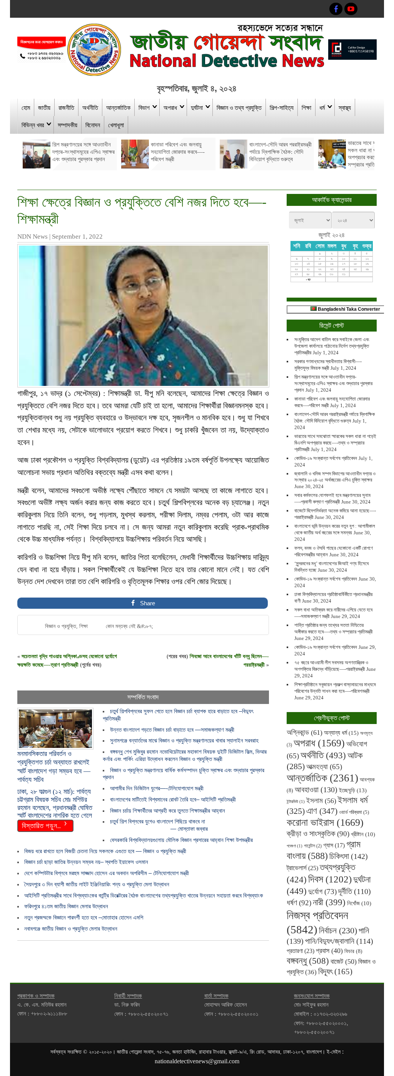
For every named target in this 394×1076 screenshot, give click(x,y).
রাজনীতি (66, 107)
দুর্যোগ (322, 891)
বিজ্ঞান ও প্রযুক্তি (60, 626)
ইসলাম (321, 800)
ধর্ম (322, 107)
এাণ (321, 811)
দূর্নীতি (354, 891)
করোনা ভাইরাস (325, 822)
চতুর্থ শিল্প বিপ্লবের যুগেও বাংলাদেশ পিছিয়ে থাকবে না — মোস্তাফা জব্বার (155, 825)
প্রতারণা (300, 951)
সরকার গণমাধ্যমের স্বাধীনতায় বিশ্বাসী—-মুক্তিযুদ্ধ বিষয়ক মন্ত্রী (328, 365)
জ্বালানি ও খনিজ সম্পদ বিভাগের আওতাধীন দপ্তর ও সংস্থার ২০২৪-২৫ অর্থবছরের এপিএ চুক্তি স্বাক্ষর (335, 477)
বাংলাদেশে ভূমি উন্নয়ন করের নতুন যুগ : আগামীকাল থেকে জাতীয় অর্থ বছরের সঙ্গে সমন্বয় (334, 529)
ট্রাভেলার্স (302, 868)
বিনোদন (92, 124)
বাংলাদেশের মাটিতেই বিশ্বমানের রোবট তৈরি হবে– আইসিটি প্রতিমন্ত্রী (173, 799)
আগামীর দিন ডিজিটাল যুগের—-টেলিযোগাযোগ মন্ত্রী (157, 788)
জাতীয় (44, 107)
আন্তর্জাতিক (118, 107)
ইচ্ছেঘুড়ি (353, 790)
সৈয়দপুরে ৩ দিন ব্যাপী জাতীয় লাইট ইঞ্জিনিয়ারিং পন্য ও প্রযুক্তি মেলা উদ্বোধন (96, 884)
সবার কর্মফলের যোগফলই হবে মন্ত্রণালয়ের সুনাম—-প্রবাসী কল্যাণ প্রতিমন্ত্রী (332, 498)
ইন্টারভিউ (296, 802)
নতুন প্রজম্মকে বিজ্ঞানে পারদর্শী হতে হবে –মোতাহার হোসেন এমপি (83, 917)
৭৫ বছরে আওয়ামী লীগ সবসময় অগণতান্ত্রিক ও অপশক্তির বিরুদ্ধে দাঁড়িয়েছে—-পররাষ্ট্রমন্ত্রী (331, 666)
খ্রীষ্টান (363, 834)
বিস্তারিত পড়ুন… (41, 825)
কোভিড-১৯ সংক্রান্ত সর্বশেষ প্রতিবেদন (325, 458)
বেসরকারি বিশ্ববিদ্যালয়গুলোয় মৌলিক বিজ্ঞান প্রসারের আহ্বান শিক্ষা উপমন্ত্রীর (181, 840)
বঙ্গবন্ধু (308, 961)
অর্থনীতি (90, 107)
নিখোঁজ (359, 903)
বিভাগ (144, 107)
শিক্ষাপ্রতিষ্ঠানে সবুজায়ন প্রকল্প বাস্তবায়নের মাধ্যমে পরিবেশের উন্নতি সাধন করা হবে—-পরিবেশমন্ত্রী (335, 688)
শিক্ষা (306, 107)
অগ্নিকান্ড (304, 732)
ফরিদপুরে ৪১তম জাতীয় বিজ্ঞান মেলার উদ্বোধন (66, 906)
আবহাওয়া (316, 789)
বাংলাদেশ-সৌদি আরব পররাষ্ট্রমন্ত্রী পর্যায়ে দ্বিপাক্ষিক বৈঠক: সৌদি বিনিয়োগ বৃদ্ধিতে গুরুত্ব (334, 417)
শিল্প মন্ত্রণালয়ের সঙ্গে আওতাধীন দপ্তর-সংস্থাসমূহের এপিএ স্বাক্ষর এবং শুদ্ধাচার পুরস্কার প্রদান (333, 383)
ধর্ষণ (299, 902)
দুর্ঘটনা (197, 107)
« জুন (308, 279)
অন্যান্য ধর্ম (341, 732)
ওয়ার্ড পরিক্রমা (354, 812)
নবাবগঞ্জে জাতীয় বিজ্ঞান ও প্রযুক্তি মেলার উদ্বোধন (70, 928)
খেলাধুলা (116, 124)
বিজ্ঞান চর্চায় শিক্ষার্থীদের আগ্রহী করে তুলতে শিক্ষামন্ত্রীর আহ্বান (167, 810)
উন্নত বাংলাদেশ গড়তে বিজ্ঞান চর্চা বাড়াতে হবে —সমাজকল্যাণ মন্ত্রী (172, 729)
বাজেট (344, 961)
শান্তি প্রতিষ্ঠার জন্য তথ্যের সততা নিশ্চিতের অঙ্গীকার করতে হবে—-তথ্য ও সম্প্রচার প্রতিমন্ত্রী (333, 628)
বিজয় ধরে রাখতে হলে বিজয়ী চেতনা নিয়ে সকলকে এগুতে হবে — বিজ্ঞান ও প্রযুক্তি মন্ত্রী (105, 851)
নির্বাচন (338, 930)
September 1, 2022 (77, 236)
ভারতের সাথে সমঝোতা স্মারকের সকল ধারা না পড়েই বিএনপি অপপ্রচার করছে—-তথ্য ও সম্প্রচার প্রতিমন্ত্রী (335, 442)
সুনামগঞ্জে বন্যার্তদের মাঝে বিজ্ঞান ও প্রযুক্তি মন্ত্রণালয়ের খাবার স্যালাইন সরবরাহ (184, 740)
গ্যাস (334, 845)
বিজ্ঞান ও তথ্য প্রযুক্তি (239, 107)
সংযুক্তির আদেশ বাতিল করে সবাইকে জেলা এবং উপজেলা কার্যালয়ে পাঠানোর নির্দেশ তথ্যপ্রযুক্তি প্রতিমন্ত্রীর (331, 346)
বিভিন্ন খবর (33, 124)
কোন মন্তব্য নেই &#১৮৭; (129, 626)
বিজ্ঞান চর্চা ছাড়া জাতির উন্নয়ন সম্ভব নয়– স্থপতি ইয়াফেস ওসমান (86, 862)
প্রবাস (329, 951)
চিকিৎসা (348, 856)
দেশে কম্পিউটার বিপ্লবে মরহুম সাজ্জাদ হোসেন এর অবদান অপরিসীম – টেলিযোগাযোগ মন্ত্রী (106, 873)
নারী (329, 902)
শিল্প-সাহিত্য (282, 107)
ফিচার (353, 951)
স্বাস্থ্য (345, 107)
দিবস (330, 879)
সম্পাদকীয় (67, 124)
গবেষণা (294, 846)
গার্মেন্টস (313, 846)
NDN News (32, 236)
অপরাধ (170, 107)
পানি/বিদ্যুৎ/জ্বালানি (339, 941)
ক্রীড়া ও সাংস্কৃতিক (318, 834)
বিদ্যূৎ (335, 971)
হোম (26, 107)
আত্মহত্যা (324, 767)
